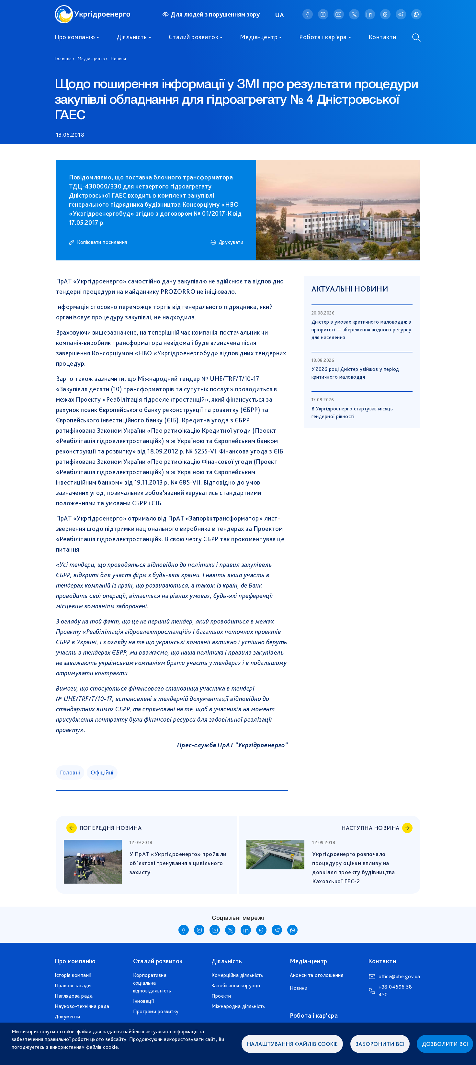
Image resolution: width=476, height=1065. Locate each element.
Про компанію (75, 37)
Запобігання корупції (235, 985)
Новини (118, 58)
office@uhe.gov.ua (399, 976)
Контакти (382, 37)
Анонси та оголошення (317, 975)
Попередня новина (110, 827)
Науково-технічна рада (82, 1006)
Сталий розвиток (193, 37)
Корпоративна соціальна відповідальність (152, 983)
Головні (70, 772)
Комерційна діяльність (237, 975)
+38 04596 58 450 (395, 991)
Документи (67, 1016)
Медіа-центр (259, 37)
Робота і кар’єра (323, 37)
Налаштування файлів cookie (292, 1043)
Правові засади (73, 985)
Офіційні (102, 772)
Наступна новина (370, 827)
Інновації (143, 1001)
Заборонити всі (380, 1043)
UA (279, 15)
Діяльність (132, 37)
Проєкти (221, 996)
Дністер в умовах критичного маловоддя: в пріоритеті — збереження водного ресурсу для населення (362, 329)
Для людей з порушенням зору (215, 14)
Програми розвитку (156, 1011)
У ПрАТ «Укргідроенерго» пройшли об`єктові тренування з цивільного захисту (179, 863)
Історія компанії (73, 975)
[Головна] (92, 9)
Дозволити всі (445, 1043)
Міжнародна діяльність (238, 1006)
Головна (63, 58)
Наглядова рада (74, 996)
